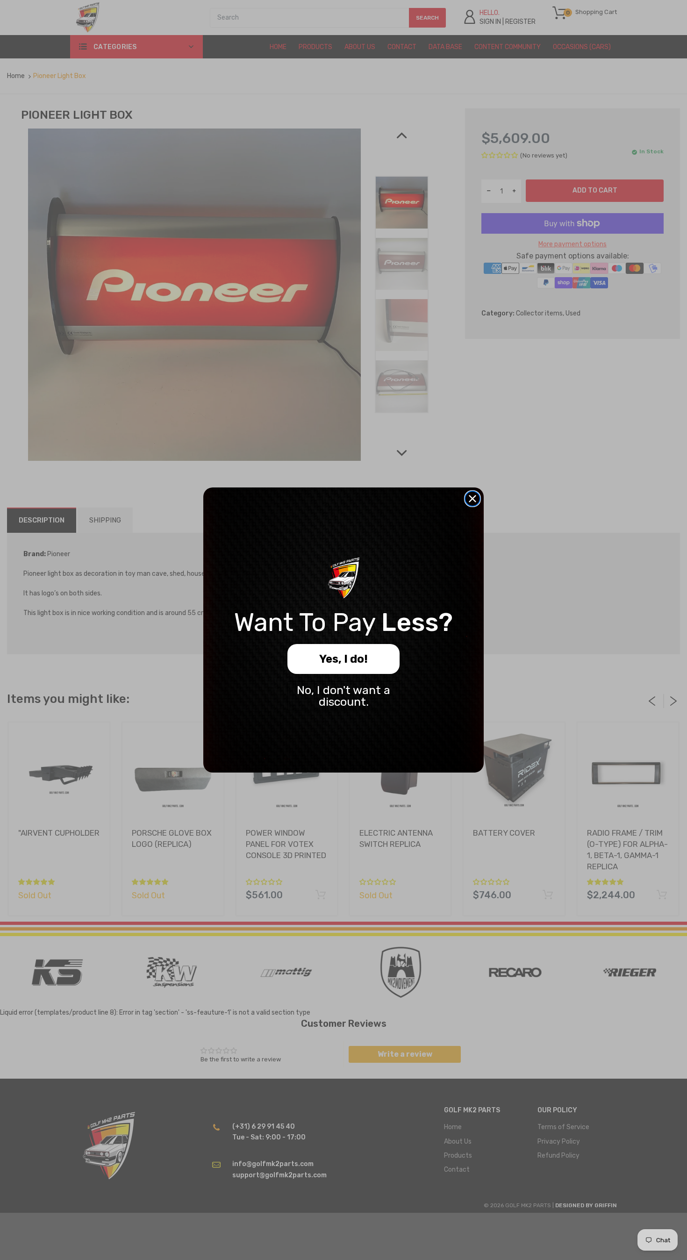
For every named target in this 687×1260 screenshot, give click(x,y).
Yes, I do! (343, 659)
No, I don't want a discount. (343, 696)
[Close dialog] (472, 498)
